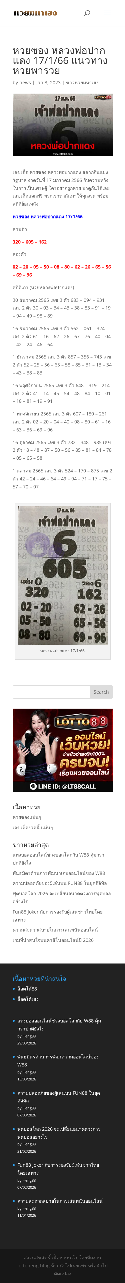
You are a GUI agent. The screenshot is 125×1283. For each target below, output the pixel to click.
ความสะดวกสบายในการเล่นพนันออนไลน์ (55, 930)
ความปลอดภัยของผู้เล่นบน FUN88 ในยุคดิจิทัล (60, 883)
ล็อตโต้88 (27, 988)
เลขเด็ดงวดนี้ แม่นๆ (33, 827)
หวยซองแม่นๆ (27, 817)
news (25, 82)
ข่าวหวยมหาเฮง (82, 82)
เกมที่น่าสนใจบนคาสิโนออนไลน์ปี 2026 (53, 940)
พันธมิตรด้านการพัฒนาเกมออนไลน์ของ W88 (59, 873)
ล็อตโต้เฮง (28, 999)
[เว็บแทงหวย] (63, 790)
